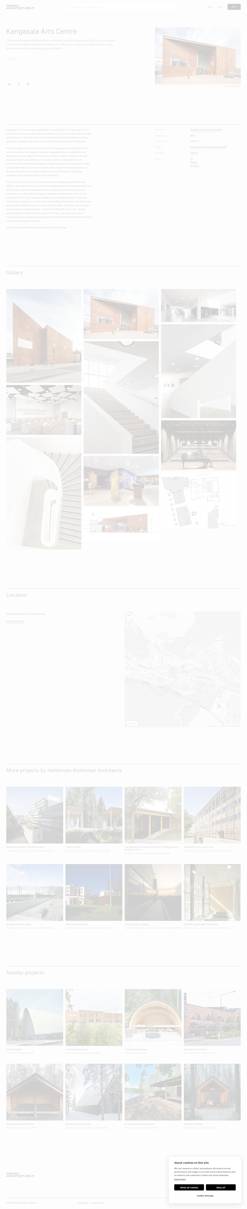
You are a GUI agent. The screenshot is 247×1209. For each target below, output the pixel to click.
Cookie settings (205, 1195)
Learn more (180, 1179)
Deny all (220, 1187)
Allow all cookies (189, 1187)
